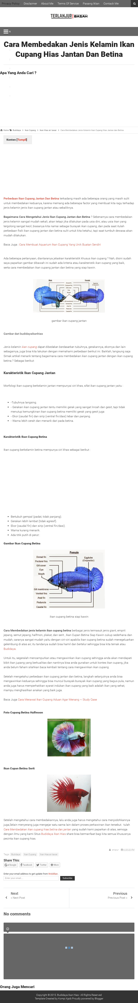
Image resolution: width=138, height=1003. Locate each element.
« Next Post (18, 897)
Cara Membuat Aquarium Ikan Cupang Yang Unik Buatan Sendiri (60, 244)
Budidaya (10, 649)
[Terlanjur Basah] (69, 23)
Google (12, 865)
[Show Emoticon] (7, 929)
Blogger (99, 998)
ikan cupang (29, 347)
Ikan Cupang (30, 854)
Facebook (27, 865)
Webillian (53, 873)
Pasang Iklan (91, 3)
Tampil (21, 139)
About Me (47, 3)
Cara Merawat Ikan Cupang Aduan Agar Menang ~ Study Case (57, 699)
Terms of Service (68, 3)
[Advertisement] (71, 101)
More (56, 865)
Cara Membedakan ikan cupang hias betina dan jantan (37, 829)
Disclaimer (30, 3)
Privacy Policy (11, 3)
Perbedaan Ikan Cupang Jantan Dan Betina (31, 198)
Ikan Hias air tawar (48, 854)
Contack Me (111, 3)
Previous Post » (117, 897)
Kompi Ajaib (65, 998)
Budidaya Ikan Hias (53, 834)
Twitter (43, 865)
